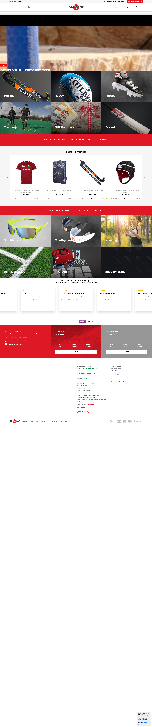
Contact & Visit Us (111, 1)
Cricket (60, 344)
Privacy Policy (47, 421)
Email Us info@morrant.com (135, 1)
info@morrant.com (89, 404)
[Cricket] (126, 117)
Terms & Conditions (38, 421)
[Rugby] (76, 86)
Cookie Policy (55, 421)
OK (138, 724)
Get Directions (102, 139)
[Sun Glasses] (25, 230)
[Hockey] (25, 86)
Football (74, 346)
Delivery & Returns (121, 1)
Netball (88, 344)
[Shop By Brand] (126, 262)
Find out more (145, 722)
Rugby (60, 346)
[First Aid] (76, 262)
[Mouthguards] (76, 230)
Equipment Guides (63, 421)
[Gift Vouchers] (76, 117)
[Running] (126, 230)
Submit (76, 351)
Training (88, 346)
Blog (70, 421)
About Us (103, 1)
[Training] (25, 117)
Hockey (74, 344)
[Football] (126, 86)
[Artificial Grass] (25, 262)
